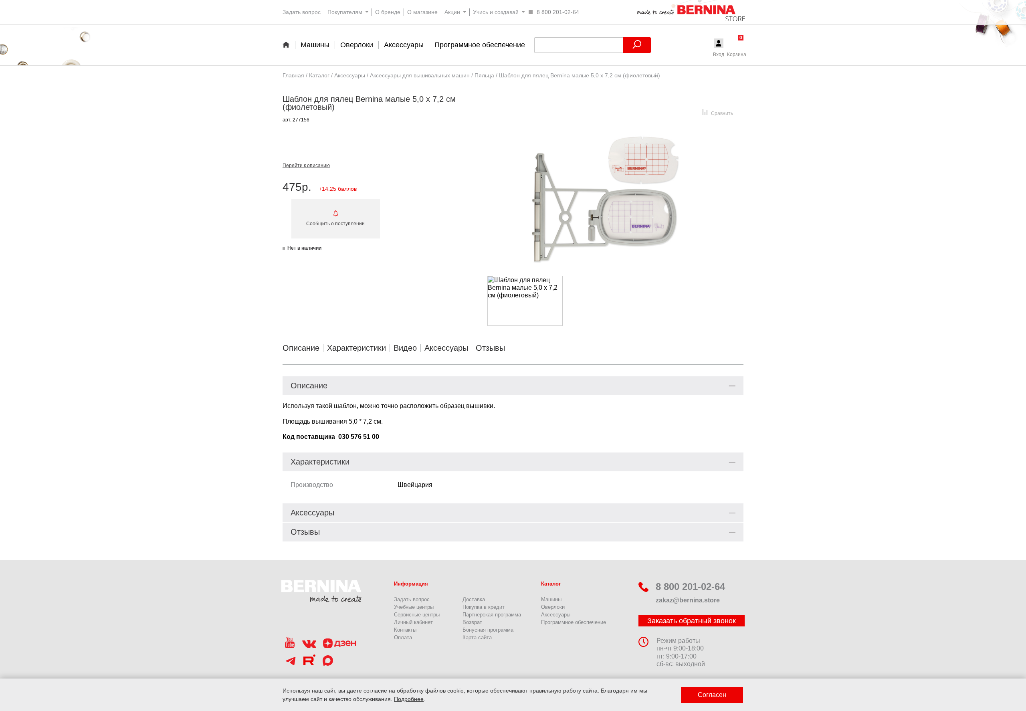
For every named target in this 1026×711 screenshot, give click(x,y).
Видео (405, 347)
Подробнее (409, 699)
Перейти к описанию (306, 165)
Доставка (474, 599)
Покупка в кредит (484, 607)
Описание (301, 347)
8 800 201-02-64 (690, 586)
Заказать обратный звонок (691, 621)
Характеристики (356, 347)
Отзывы (490, 347)
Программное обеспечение (573, 622)
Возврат (472, 622)
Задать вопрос (412, 599)
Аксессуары (446, 347)
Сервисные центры (417, 615)
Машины (551, 599)
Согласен (712, 694)
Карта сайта (477, 637)
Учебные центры (414, 607)
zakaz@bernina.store (688, 600)
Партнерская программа (492, 615)
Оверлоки (553, 607)
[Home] (289, 44)
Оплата (403, 637)
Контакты (405, 630)
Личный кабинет (413, 622)
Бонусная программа (488, 630)
